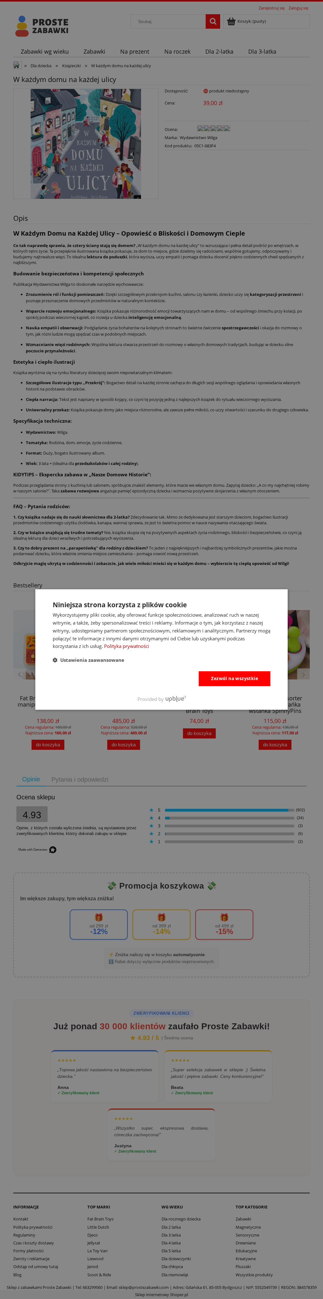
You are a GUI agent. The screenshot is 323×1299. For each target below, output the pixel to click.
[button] (88, 659)
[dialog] (161, 649)
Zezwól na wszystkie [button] (234, 678)
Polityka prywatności (126, 646)
